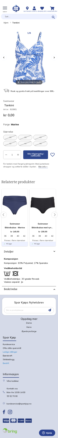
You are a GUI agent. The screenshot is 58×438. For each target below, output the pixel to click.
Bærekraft (7, 355)
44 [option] (25, 143)
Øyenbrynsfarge (29, 331)
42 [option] (10, 143)
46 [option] (40, 143)
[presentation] (29, 252)
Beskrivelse (10, 289)
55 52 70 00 (12, 396)
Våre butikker (13, 381)
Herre (29, 327)
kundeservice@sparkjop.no (19, 403)
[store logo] (16, 8)
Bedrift (6, 363)
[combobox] (29, 16)
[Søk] (53, 17)
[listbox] (29, 140)
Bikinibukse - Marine (15, 227)
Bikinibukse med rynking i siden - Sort (43, 227)
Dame (29, 323)
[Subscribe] (49, 310)
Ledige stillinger (10, 352)
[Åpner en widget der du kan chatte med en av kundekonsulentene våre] (47, 433)
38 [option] (25, 137)
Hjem (6, 22)
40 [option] (40, 137)
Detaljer (9, 251)
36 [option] (10, 137)
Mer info (42, 166)
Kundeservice (9, 344)
